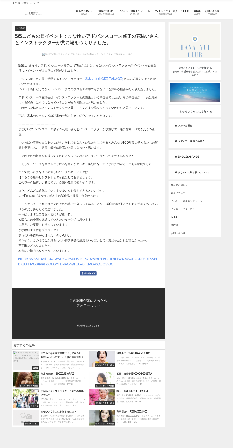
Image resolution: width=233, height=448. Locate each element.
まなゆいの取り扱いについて (193, 172)
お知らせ (20, 28)
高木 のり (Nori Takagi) (104, 78)
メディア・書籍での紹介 (191, 141)
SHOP (185, 11)
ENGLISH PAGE (188, 157)
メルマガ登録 (185, 125)
